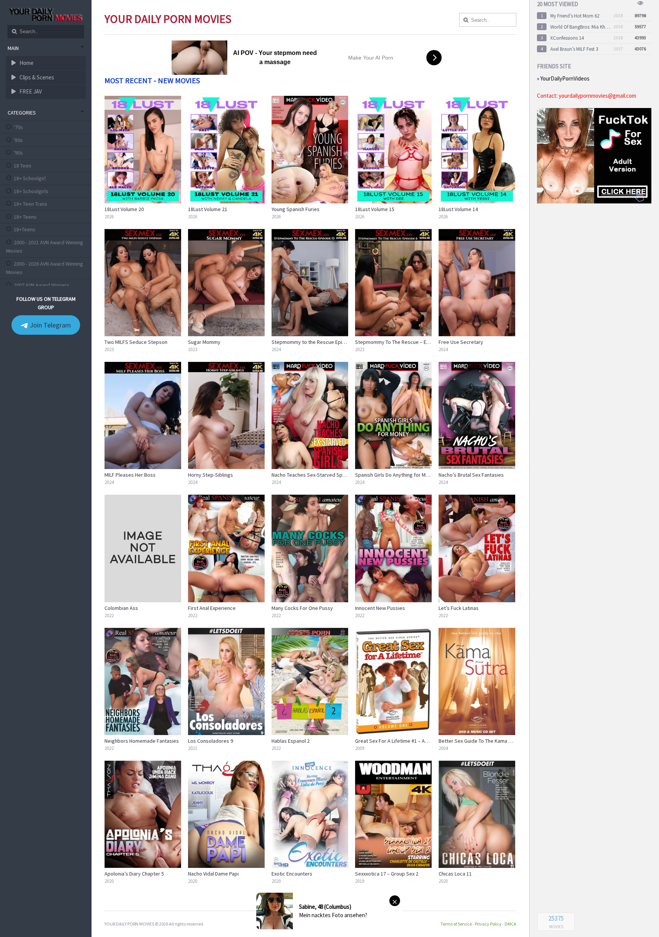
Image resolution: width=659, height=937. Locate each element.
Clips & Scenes (36, 77)
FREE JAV (30, 91)
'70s (18, 127)
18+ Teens (25, 216)
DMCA (510, 924)
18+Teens (24, 229)
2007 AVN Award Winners (41, 285)
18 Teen (22, 165)
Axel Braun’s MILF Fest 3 (574, 49)
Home (26, 62)
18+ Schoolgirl (30, 178)
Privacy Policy (488, 924)
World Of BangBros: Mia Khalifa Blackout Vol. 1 (580, 27)
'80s (18, 140)
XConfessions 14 (566, 38)
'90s (18, 152)
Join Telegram (49, 325)
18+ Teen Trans (30, 203)
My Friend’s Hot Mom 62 (574, 16)
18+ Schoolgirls (31, 191)
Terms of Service (456, 924)
